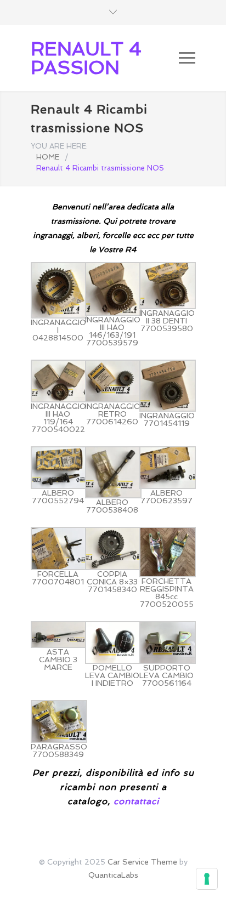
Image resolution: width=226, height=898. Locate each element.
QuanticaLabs (113, 875)
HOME (47, 157)
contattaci (136, 801)
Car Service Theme (142, 861)
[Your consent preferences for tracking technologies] (206, 878)
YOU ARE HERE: (59, 146)
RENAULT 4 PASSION (86, 58)
